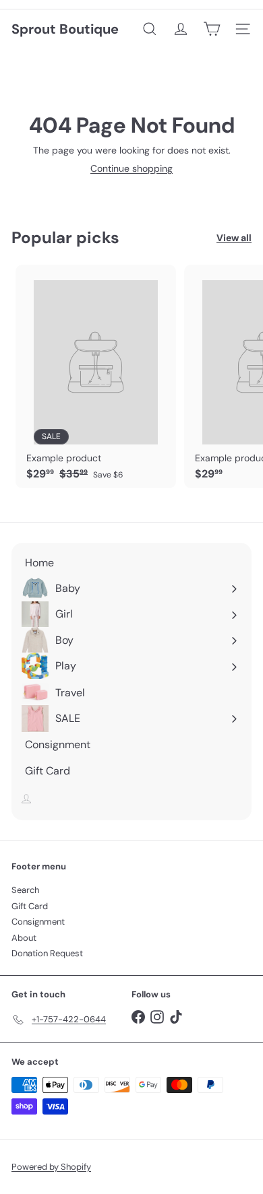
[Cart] (211, 28)
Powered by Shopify (51, 1166)
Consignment (38, 921)
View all (234, 238)
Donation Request (47, 953)
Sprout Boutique (65, 29)
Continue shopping (131, 168)
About (23, 937)
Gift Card (29, 906)
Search (25, 890)
